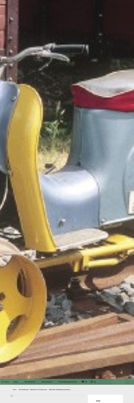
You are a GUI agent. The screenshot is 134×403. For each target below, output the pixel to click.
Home (15, 389)
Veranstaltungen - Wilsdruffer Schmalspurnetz (33, 389)
